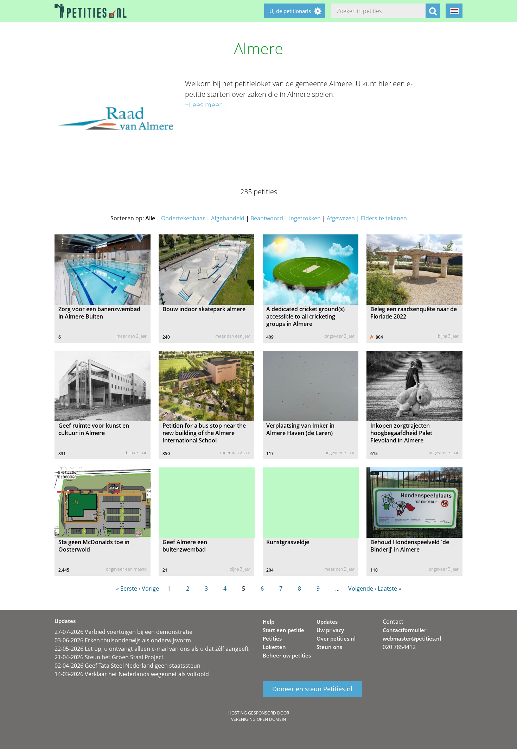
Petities (272, 638)
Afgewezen (341, 218)
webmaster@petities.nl (412, 638)
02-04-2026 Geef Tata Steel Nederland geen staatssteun (127, 665)
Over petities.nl (336, 638)
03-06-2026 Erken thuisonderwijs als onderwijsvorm (123, 640)
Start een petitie (283, 630)
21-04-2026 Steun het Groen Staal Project (109, 657)
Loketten (274, 646)
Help (268, 621)
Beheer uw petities (287, 655)
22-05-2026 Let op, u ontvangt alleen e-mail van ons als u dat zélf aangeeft (152, 649)
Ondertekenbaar (183, 218)
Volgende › (362, 588)
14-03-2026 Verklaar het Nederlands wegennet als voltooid (132, 674)
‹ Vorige (149, 588)
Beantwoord (266, 218)
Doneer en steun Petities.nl (312, 689)
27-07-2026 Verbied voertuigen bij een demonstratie (123, 632)
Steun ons (329, 646)
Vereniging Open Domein (258, 719)
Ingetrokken (305, 218)
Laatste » (389, 588)
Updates (327, 621)
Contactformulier (404, 630)
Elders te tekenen (384, 218)
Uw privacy (330, 630)
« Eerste (126, 588)
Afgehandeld (227, 218)
